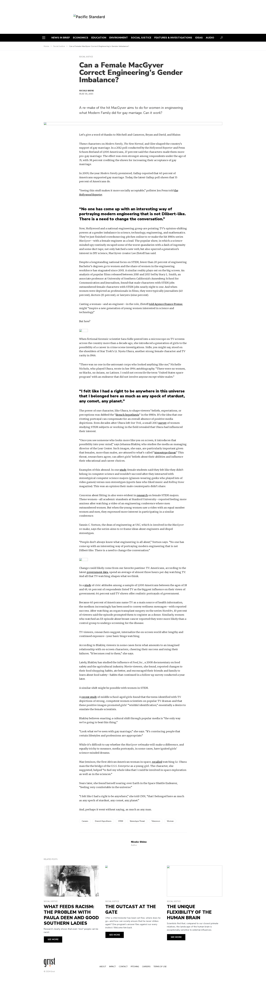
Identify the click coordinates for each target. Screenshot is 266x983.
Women (170, 821)
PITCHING (135, 966)
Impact (112, 966)
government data (97, 572)
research (142, 495)
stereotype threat (165, 452)
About (102, 966)
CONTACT (123, 966)
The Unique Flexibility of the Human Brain (189, 912)
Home (46, 46)
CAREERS (146, 966)
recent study (89, 696)
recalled (157, 761)
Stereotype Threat (137, 821)
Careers (85, 821)
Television (155, 821)
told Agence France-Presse (165, 304)
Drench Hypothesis (103, 821)
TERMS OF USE (160, 966)
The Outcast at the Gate (130, 909)
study (123, 469)
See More (53, 939)
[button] (43, 37)
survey (162, 422)
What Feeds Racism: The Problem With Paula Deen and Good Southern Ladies (71, 915)
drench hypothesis (127, 414)
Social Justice (59, 46)
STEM (120, 821)
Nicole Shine (86, 90)
